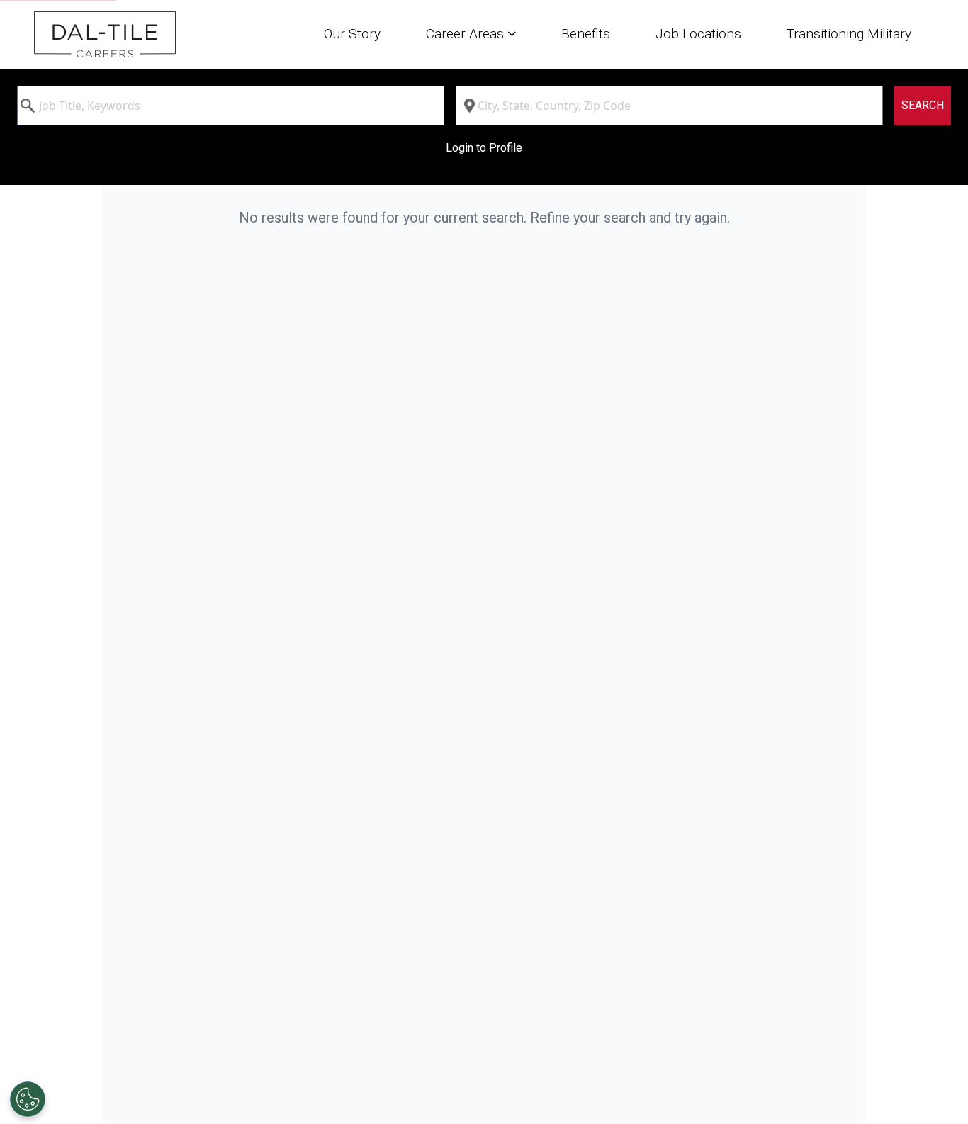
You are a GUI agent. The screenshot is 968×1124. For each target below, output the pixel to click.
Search (922, 105)
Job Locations (698, 34)
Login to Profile (484, 147)
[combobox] (230, 105)
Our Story (352, 34)
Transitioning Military (849, 34)
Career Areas (466, 34)
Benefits (585, 34)
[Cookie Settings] (27, 1099)
